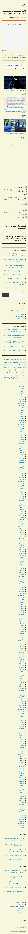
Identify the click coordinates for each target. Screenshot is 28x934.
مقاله (16, 143)
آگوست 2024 (21, 426)
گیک (4, 378)
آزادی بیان (24, 359)
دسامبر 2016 (21, 589)
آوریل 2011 (22, 719)
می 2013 (22, 671)
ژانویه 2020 (22, 519)
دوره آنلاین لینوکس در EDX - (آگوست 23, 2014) (13, 275)
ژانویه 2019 (22, 542)
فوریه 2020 (22, 517)
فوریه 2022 (22, 472)
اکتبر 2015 (22, 616)
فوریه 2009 (22, 768)
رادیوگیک (6, 367)
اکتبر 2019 (22, 525)
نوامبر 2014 (21, 637)
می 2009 (22, 762)
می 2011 (22, 717)
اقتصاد (17, 359)
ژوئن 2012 (22, 692)
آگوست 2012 (21, 688)
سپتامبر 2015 (21, 618)
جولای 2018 (21, 553)
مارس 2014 (21, 652)
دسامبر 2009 (21, 749)
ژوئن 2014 (22, 646)
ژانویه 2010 (22, 747)
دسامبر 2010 (21, 726)
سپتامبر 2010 (21, 732)
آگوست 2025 (21, 405)
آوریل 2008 (22, 787)
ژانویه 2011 (22, 724)
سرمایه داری (20, 370)
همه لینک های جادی (20, 318)
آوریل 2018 (22, 559)
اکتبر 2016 (22, 593)
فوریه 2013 (22, 677)
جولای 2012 (21, 690)
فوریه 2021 (22, 494)
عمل (18, 372)
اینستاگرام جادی (21, 309)
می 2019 (22, 534)
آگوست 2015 (21, 620)
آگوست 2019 (21, 529)
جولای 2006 (21, 827)
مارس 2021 (21, 493)
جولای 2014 (21, 645)
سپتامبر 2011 (21, 709)
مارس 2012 (21, 698)
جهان (5, 365)
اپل (11, 359)
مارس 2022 (21, 470)
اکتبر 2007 (22, 798)
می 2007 (22, 808)
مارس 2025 (21, 415)
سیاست (4, 370)
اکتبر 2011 (22, 707)
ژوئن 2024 (22, 430)
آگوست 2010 (21, 734)
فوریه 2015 (22, 631)
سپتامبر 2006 (21, 823)
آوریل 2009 (22, 764)
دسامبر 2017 (21, 567)
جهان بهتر (24, 367)
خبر (13, 367)
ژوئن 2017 (22, 578)
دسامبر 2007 (21, 795)
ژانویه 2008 (22, 793)
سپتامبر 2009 (21, 755)
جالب (24, 365)
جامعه (10, 143)
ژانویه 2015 (22, 633)
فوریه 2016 (22, 608)
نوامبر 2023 (21, 443)
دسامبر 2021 (21, 475)
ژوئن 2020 (22, 510)
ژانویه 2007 (22, 816)
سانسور (24, 370)
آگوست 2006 (21, 825)
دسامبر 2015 (21, 612)
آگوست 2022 (21, 460)
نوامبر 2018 (21, 546)
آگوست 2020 (21, 506)
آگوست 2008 (21, 779)
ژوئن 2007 (22, 806)
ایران (12, 143)
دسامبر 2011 (21, 703)
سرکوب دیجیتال (13, 370)
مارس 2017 (21, 584)
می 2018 (22, 557)
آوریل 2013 (22, 673)
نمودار (24, 375)
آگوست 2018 (21, 551)
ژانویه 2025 (22, 417)
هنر (22, 375)
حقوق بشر (18, 367)
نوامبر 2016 (21, 591)
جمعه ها (12, 364)
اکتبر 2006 (22, 821)
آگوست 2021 (21, 483)
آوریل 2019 (22, 536)
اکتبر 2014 (22, 639)
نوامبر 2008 (21, 774)
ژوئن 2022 (22, 464)
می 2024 (22, 432)
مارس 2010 (21, 743)
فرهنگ (15, 372)
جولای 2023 (21, 451)
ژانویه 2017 (22, 588)
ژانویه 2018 (22, 565)
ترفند (8, 362)
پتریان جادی (21, 313)
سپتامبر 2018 (21, 550)
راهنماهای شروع (20, 315)
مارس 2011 (21, 721)
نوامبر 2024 (21, 420)
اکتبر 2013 (22, 662)
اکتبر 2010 (22, 730)
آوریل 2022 (22, 468)
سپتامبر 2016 (21, 595)
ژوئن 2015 (22, 624)
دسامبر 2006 (21, 817)
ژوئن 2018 (22, 555)
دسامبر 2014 (21, 635)
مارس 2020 (21, 515)
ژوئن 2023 (22, 453)
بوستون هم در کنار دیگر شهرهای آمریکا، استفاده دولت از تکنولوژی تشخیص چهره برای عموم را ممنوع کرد (16, 134)
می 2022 (22, 466)
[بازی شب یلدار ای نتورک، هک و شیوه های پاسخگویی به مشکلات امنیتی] (15, 103)
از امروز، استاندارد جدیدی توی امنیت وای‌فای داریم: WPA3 (16, 90)
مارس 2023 (21, 458)
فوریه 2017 (22, 586)
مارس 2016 (21, 607)
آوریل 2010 (22, 741)
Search (24, 292)
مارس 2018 (21, 561)
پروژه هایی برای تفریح (21, 927)
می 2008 (22, 785)
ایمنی (4, 359)
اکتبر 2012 (22, 684)
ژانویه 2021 (22, 496)
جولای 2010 (21, 736)
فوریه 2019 (22, 540)
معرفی (6, 372)
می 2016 (22, 603)
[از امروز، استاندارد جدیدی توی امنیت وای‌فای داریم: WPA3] (15, 82)
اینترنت (24, 362)
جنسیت (8, 364)
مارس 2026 (21, 396)
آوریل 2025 (22, 413)
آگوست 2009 (21, 757)
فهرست (4, 5)
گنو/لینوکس (13, 378)
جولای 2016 (21, 599)
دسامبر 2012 (21, 681)
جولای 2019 (21, 531)
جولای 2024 (21, 428)
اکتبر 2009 (22, 753)
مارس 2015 (21, 629)
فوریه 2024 (22, 437)
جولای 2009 (21, 759)
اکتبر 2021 (22, 479)
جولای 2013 (21, 667)
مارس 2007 (21, 812)
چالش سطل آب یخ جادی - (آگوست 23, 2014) (14, 271)
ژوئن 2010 (22, 738)
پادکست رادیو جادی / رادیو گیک (17, 311)
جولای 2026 (21, 388)
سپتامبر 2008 (21, 778)
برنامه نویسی (15, 362)
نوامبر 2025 (21, 399)
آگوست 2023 (21, 449)
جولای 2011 (21, 713)
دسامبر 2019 (21, 521)
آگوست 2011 (21, 711)
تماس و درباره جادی (21, 923)
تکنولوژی (5, 362)
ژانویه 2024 (22, 439)
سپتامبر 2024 (21, 424)
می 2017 (22, 580)
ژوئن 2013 (22, 669)
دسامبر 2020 (21, 498)
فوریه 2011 (22, 722)
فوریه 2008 (22, 791)
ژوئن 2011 (22, 715)
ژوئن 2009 (22, 760)
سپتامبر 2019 (21, 527)
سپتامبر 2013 (21, 664)
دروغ (11, 367)
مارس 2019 (21, 538)
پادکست (23, 378)
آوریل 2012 (22, 696)
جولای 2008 (21, 781)
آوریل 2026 (22, 394)
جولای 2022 (21, 462)
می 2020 (22, 512)
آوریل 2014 (22, 650)
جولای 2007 (21, 804)
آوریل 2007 (22, 810)
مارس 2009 (21, 766)
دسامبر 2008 (21, 772)
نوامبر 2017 (21, 569)
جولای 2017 (21, 576)
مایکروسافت (11, 373)
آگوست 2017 (21, 574)
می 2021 (22, 489)
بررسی (21, 362)
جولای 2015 (21, 622)
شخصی (23, 372)
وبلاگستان (10, 375)
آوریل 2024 (22, 434)
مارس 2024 (21, 436)
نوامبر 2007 (21, 797)
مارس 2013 (21, 675)
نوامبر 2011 (21, 705)
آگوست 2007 (21, 802)
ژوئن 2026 (22, 390)
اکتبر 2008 (22, 776)
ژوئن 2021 (22, 487)
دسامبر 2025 (21, 398)
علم (20, 372)
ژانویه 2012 (22, 702)
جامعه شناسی (16, 364)
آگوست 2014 (21, 643)
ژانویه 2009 (22, 770)
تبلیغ (10, 362)
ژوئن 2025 (22, 409)
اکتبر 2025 (22, 401)
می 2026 (22, 392)
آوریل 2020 (22, 513)
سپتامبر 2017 (21, 572)
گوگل (7, 378)
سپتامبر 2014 (21, 641)
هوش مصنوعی (18, 375)
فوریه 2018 (22, 563)
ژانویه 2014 (22, 656)
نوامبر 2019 (21, 523)
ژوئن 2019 (22, 532)
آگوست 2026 (21, 386)
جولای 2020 (21, 508)
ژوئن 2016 (22, 601)
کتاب (19, 378)
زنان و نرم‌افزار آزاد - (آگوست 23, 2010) (16, 278)
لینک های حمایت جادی (19, 316)
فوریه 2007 (22, 814)
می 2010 (22, 740)
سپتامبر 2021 (21, 481)
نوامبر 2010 (21, 728)
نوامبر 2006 (21, 819)
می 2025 (22, 411)
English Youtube (20, 307)
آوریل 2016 (22, 605)
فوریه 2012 (22, 700)
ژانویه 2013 (22, 679)
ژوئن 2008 (22, 783)
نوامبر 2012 (21, 683)
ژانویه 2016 (22, 610)
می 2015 (22, 626)
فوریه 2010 (22, 745)
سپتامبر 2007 (21, 800)
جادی (24, 5)
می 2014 (22, 648)
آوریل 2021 (22, 491)
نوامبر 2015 (21, 614)
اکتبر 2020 (22, 502)
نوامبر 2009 (21, 751)
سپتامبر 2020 (21, 504)
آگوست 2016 (21, 597)
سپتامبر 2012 (21, 686)
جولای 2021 (21, 485)
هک (14, 375)
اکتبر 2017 (22, 570)
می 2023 (22, 455)
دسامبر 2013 (21, 658)
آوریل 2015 (22, 627)
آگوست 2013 (21, 665)
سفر (7, 370)
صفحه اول (23, 920)
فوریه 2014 (22, 654)
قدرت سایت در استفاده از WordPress (16, 931)
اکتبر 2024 (22, 422)
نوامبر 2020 (21, 500)
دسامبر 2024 (21, 418)
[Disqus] (14, 165)
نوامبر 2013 (21, 660)
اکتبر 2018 (22, 548)
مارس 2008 (21, 789)
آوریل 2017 (22, 582)
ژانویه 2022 (22, 474)
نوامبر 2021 (21, 477)
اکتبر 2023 (22, 445)
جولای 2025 (21, 407)
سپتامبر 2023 (21, 447)
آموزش (20, 359)
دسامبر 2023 (21, 441)
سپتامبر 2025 (21, 403)
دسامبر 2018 (21, 544)
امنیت (14, 359)
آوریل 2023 (22, 456)
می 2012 (22, 694)
